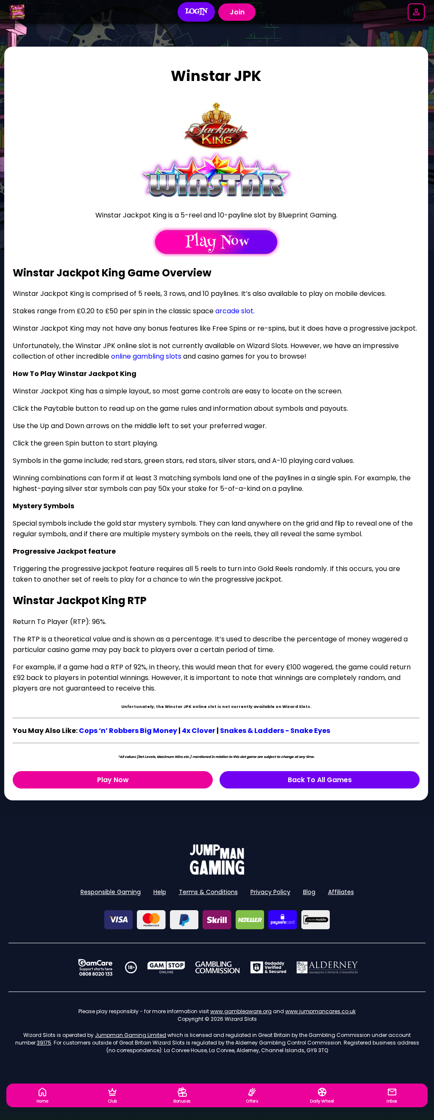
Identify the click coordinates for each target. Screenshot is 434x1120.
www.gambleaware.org (241, 1011)
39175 (44, 1042)
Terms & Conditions (208, 892)
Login (196, 12)
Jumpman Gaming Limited (130, 1035)
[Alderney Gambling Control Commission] (327, 967)
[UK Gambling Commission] (217, 967)
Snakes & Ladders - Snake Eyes (275, 731)
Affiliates (341, 892)
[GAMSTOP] (166, 967)
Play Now (113, 780)
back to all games (320, 780)
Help (159, 892)
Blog (309, 892)
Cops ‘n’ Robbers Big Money (128, 731)
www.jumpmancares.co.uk (320, 1011)
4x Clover (198, 731)
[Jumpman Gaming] (217, 872)
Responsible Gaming (111, 892)
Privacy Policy (270, 892)
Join (237, 12)
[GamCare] (95, 967)
